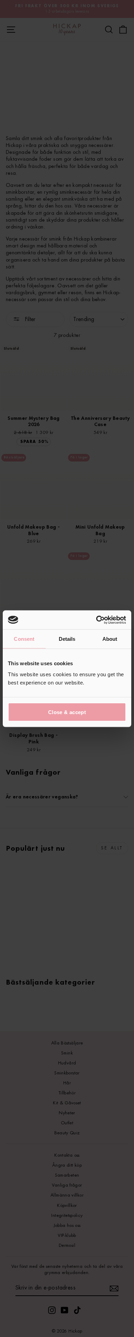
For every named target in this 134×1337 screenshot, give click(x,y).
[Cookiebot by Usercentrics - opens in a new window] (96, 619)
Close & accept (67, 712)
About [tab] (110, 639)
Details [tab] (67, 639)
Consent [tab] (24, 639)
